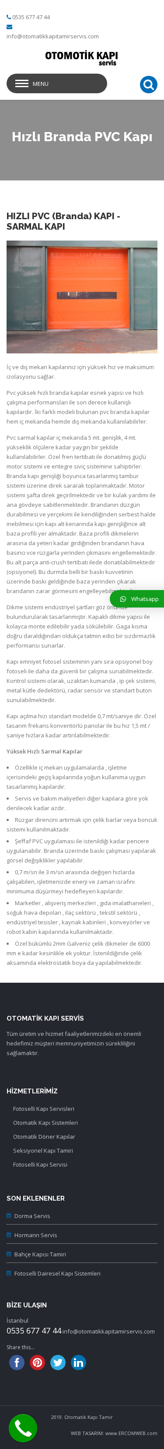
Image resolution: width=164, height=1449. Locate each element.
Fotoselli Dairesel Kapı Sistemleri (57, 1273)
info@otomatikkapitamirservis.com (53, 36)
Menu (41, 84)
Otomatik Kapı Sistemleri (45, 1123)
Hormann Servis (35, 1235)
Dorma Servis (32, 1216)
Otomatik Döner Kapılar (44, 1136)
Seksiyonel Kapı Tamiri (43, 1150)
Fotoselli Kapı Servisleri (43, 1109)
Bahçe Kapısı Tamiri (40, 1254)
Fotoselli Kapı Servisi (40, 1164)
